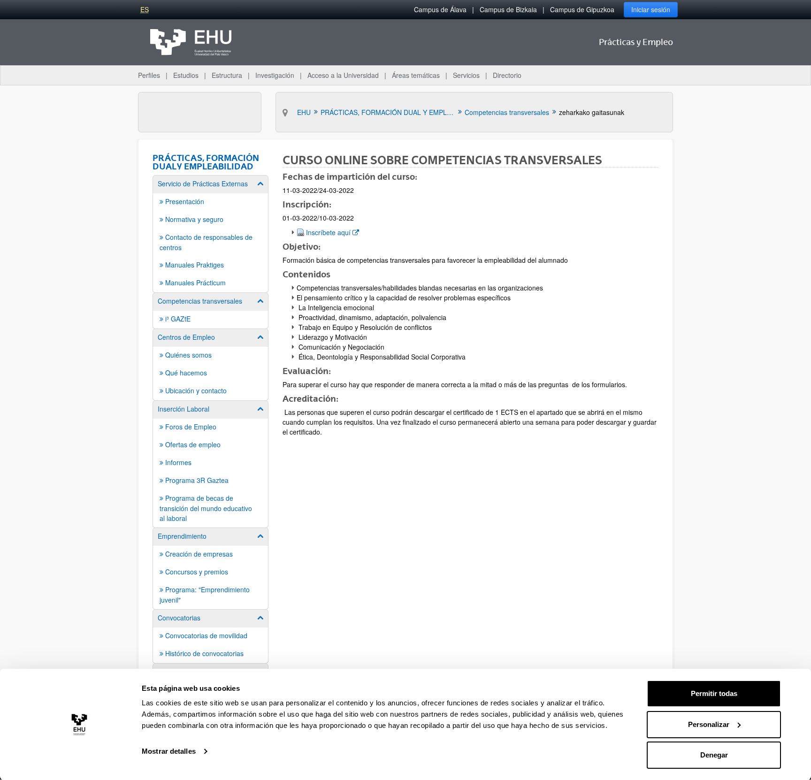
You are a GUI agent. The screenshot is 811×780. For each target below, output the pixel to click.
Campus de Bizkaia (508, 9)
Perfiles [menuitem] (149, 75)
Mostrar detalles (169, 751)
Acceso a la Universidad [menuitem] (343, 75)
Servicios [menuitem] (466, 75)
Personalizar (708, 724)
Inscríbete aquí (332, 232)
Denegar (714, 755)
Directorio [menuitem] (507, 75)
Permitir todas (714, 693)
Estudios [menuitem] (186, 75)
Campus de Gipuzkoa (582, 9)
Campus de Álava (440, 9)
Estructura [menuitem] (227, 75)
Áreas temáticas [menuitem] (416, 75)
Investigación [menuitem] (274, 75)
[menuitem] (210, 233)
